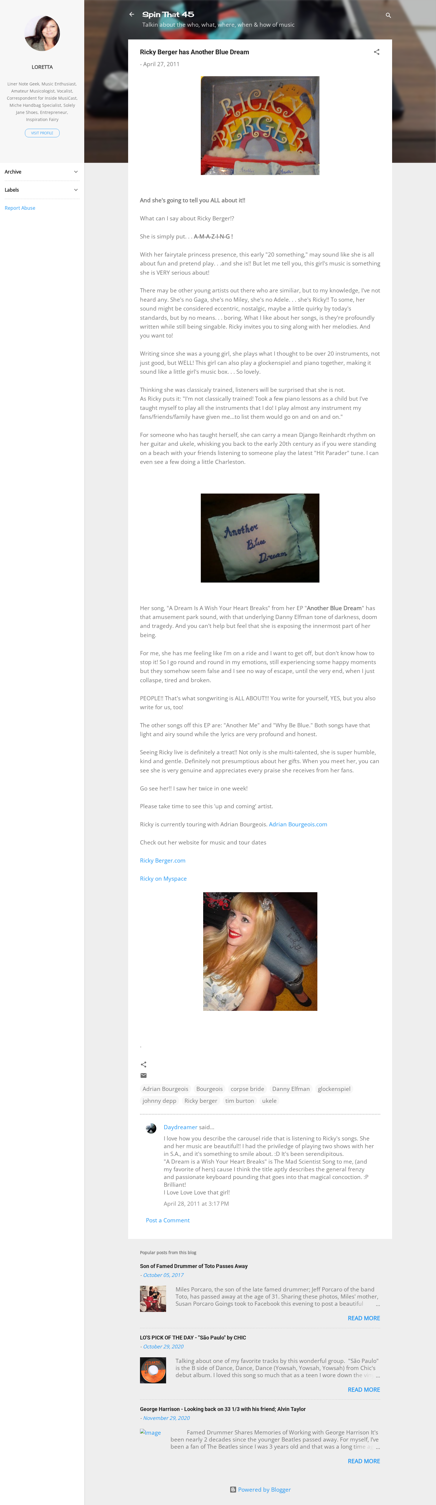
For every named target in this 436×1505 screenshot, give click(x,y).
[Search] (388, 16)
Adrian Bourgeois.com (298, 824)
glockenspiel (334, 1089)
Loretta (42, 66)
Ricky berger (200, 1101)
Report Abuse (20, 208)
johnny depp (159, 1101)
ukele (269, 1101)
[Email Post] (143, 1077)
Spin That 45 (168, 14)
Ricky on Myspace (163, 878)
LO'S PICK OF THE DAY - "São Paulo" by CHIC (193, 1337)
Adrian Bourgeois (165, 1089)
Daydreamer (181, 1127)
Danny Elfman (291, 1089)
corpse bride (247, 1089)
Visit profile (42, 133)
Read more (364, 1318)
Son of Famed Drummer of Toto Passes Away (194, 1266)
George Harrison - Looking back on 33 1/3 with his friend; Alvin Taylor (223, 1409)
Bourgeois (209, 1089)
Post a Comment (168, 1220)
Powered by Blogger (264, 1489)
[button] (376, 52)
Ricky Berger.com (163, 860)
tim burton (239, 1101)
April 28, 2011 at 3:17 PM (196, 1204)
